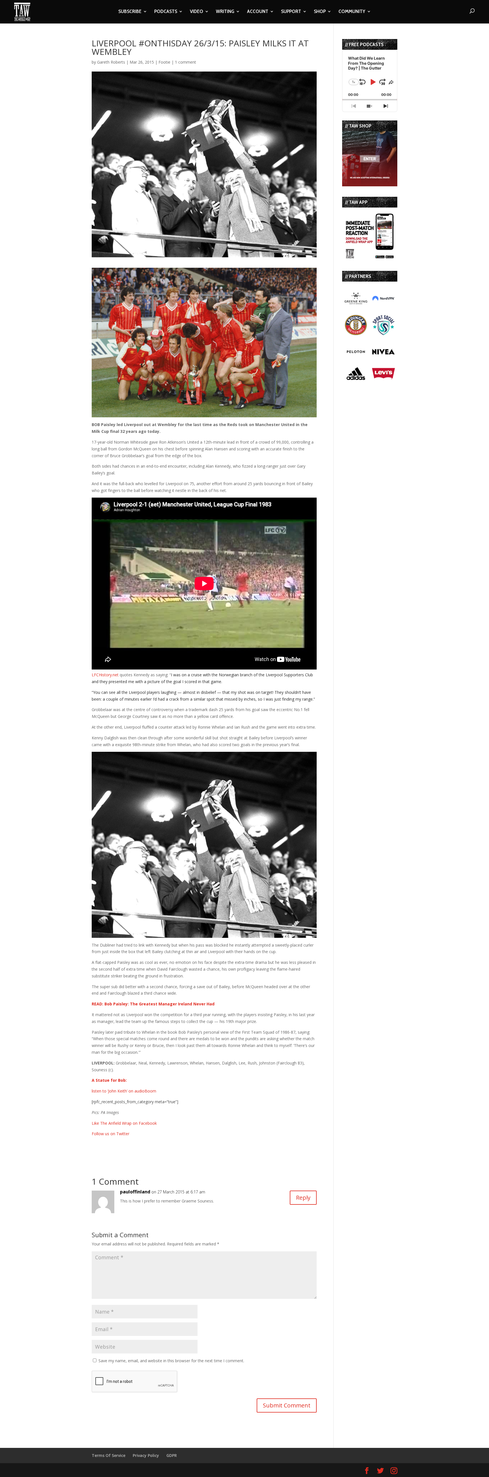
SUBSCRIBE (129, 11)
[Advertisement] (158, 1145)
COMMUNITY (351, 11)
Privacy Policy (146, 1455)
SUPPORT (291, 11)
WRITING (225, 11)
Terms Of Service (108, 1455)
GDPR (171, 1455)
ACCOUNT (257, 11)
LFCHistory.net (106, 674)
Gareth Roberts (111, 62)
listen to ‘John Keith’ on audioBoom (124, 1091)
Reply (303, 1197)
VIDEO (196, 11)
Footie (164, 62)
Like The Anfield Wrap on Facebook (124, 1123)
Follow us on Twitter (110, 1133)
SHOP (320, 11)
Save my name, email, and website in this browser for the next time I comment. (171, 1360)
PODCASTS (165, 11)
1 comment (185, 62)
